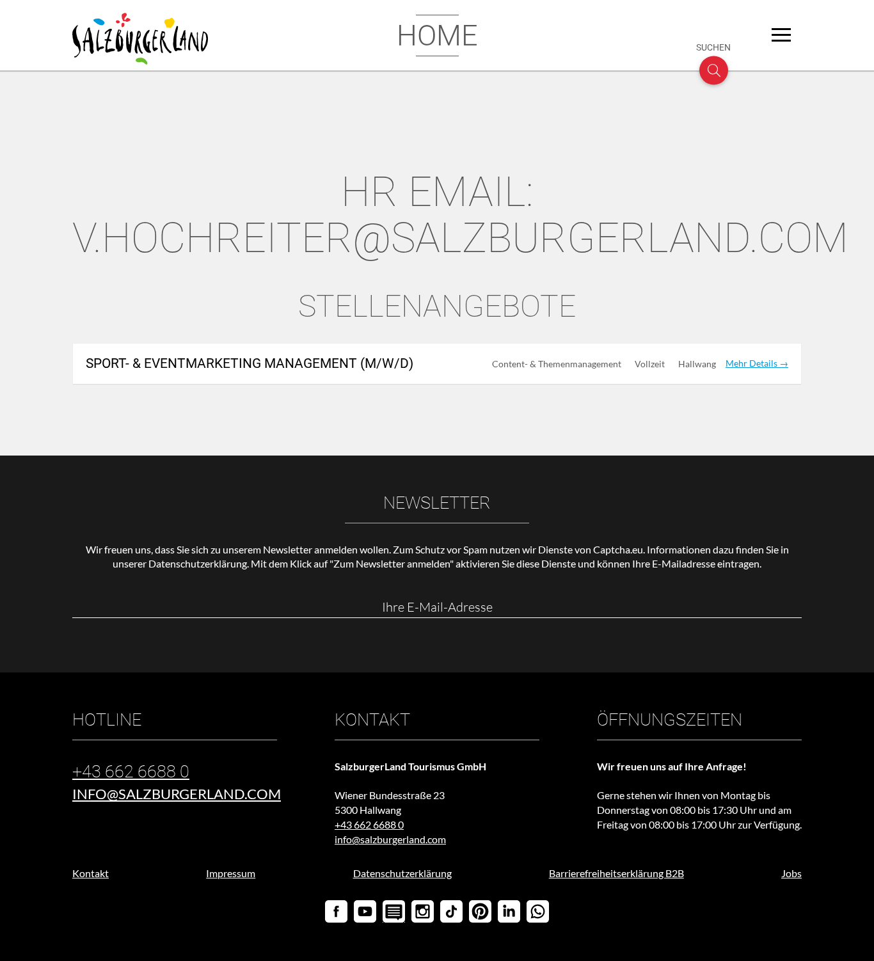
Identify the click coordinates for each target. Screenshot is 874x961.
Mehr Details (752, 363)
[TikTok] (451, 911)
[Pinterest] (480, 911)
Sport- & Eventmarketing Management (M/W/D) (249, 363)
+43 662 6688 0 (130, 771)
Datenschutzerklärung (197, 563)
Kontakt (90, 873)
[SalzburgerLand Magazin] (394, 905)
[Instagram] (422, 911)
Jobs (791, 873)
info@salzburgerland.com (176, 793)
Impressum (230, 873)
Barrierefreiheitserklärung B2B (616, 873)
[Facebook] (336, 911)
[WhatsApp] (538, 911)
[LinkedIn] (509, 911)
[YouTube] (365, 911)
